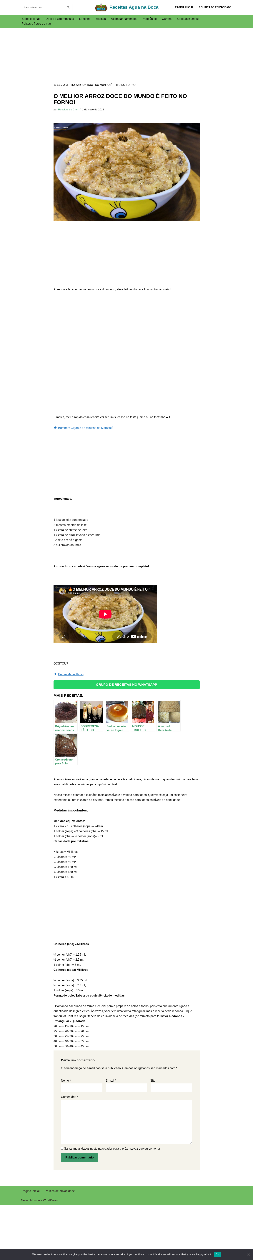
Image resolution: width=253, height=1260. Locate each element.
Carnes (167, 18)
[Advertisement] (127, 55)
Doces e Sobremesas (60, 18)
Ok (217, 1254)
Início (57, 84)
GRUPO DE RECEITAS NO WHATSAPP (126, 684)
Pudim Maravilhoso (71, 674)
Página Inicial (184, 7)
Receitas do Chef (68, 109)
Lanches (84, 18)
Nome (66, 1080)
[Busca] (68, 7)
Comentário (69, 1096)
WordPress (50, 1200)
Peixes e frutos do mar (36, 23)
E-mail (111, 1080)
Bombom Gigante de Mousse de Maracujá (85, 427)
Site (152, 1080)
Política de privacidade (215, 7)
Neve (24, 1200)
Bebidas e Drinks (188, 18)
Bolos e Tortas (31, 18)
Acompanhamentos (124, 18)
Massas (101, 18)
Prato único (149, 18)
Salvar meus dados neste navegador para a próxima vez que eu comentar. (112, 1148)
